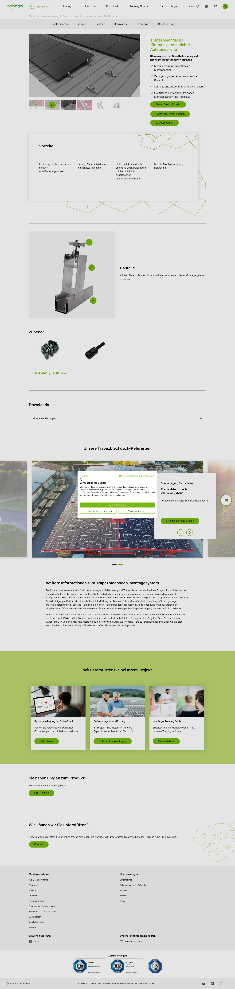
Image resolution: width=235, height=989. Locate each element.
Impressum (149, 475)
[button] (86, 476)
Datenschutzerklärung (130, 475)
